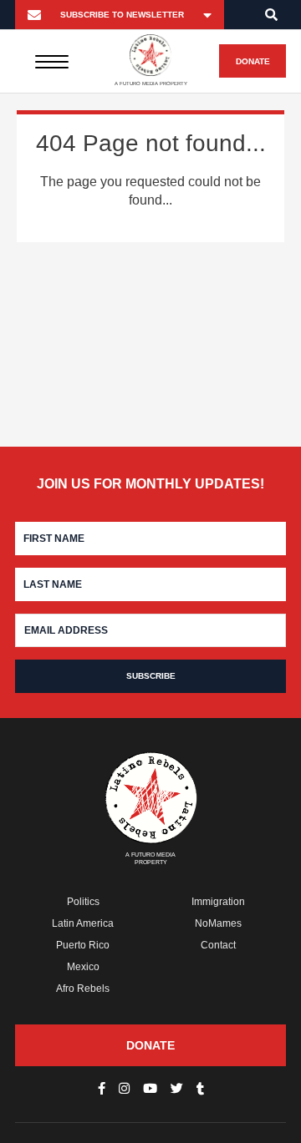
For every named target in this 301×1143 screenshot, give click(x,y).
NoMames (218, 923)
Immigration (218, 902)
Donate (253, 61)
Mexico (83, 967)
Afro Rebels (83, 988)
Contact (218, 945)
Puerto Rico (83, 945)
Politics (83, 902)
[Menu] (51, 61)
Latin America (83, 923)
